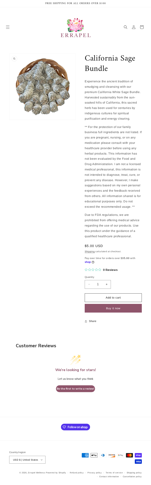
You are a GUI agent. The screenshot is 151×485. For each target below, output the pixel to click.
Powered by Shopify (56, 473)
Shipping (90, 251)
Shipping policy (134, 473)
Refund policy (77, 473)
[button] (8, 27)
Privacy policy (94, 473)
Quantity (89, 277)
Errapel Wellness (36, 473)
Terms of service (114, 473)
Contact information (109, 476)
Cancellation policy (132, 476)
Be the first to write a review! (75, 388)
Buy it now (113, 308)
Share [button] (92, 321)
